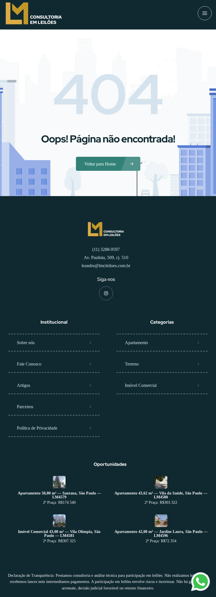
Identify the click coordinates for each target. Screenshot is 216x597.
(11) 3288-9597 (106, 249)
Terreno (132, 364)
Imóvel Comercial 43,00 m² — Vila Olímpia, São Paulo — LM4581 (59, 534)
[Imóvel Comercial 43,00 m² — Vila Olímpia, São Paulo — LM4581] (59, 520)
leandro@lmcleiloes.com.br (106, 265)
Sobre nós (26, 342)
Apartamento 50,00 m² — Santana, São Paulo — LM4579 (59, 495)
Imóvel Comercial (141, 385)
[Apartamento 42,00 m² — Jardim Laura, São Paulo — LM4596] (161, 520)
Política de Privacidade (37, 428)
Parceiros (25, 406)
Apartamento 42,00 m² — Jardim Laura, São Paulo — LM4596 (161, 534)
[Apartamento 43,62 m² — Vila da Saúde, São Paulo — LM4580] (161, 482)
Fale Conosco (29, 364)
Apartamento (136, 342)
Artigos (23, 385)
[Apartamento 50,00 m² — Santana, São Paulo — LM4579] (59, 482)
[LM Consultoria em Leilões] (33, 13)
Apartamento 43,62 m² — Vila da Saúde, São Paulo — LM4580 (160, 495)
